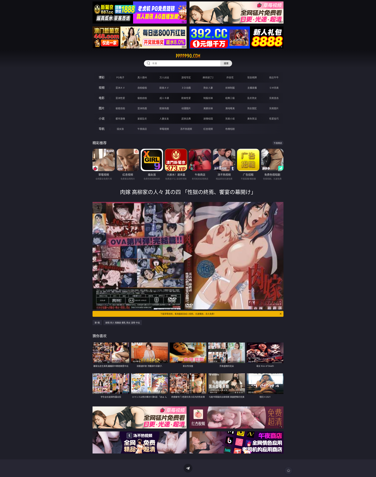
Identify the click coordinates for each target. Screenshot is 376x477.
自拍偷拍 (142, 87)
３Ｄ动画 (186, 87)
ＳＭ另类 (274, 87)
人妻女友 (164, 118)
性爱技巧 (274, 118)
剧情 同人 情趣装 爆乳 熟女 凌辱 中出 (122, 322)
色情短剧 (230, 129)
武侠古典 (186, 118)
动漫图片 (186, 108)
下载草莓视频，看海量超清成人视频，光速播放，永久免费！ (188, 313)
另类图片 (274, 108)
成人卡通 (164, 98)
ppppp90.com (188, 56)
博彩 (102, 77)
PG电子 (120, 77)
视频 (102, 88)
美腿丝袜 (208, 108)
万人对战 (164, 77)
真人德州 (142, 77)
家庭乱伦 (142, 118)
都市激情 (120, 118)
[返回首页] (288, 470)
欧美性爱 (186, 98)
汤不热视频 (186, 129)
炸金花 (230, 77)
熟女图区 (252, 108)
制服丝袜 (208, 98)
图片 (102, 108)
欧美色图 (164, 108)
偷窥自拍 (120, 108)
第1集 (97, 322)
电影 (102, 98)
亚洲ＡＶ (120, 87)
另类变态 (274, 98)
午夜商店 (142, 129)
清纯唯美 (230, 108)
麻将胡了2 (208, 77)
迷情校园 (208, 118)
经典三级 (230, 98)
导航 (102, 129)
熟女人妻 (208, 87)
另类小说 (230, 118)
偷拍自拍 (142, 98)
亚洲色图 (142, 108)
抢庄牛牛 (274, 77)
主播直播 (252, 87)
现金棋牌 (252, 77)
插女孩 (120, 129)
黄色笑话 (252, 118)
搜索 (226, 63)
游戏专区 (186, 77)
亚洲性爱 (120, 98)
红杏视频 (208, 129)
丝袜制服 (230, 87)
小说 (102, 119)
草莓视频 (164, 129)
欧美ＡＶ (164, 87)
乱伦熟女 (252, 98)
